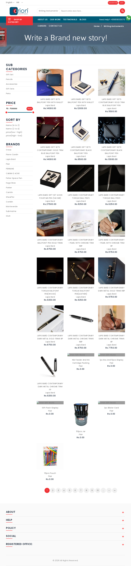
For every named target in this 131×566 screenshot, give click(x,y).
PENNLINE (10, 168)
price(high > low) (14, 135)
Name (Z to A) (13, 128)
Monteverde (12, 206)
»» (115, 490)
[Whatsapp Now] (128, 17)
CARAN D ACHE (13, 173)
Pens (8, 93)
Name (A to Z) (13, 125)
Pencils (9, 79)
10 (98, 490)
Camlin (9, 192)
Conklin (9, 202)
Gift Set (9, 74)
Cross (8, 150)
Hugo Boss (11, 183)
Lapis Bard (10, 159)
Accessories (11, 84)
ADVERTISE (113, 3)
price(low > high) (14, 132)
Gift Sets (10, 88)
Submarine (11, 211)
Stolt (8, 216)
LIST (121, 3)
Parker (9, 187)
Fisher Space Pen (14, 178)
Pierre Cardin (12, 154)
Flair (8, 164)
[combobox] (11, 2)
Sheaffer (10, 197)
